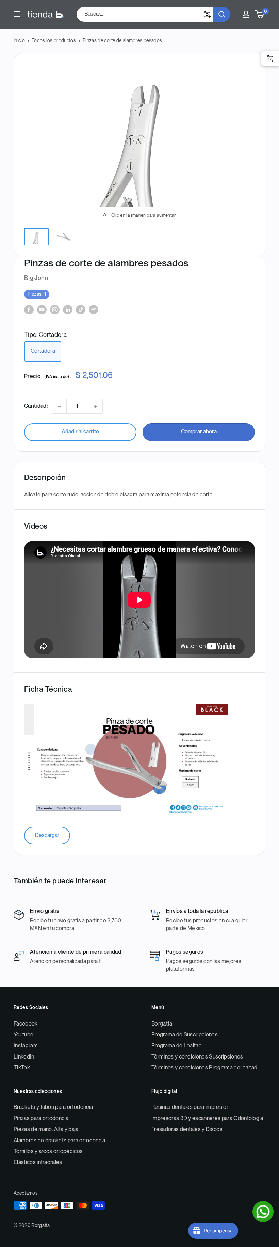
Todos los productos (54, 40)
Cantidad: (36, 406)
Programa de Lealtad (176, 1046)
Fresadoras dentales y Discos (187, 1129)
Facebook (26, 1024)
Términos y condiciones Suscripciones (197, 1057)
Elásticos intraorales (38, 1162)
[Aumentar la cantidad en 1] (95, 406)
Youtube (23, 1035)
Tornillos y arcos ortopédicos (48, 1151)
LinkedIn (24, 1057)
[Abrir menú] (17, 14)
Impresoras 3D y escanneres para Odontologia (207, 1118)
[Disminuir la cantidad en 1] (59, 406)
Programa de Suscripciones (184, 1035)
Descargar (47, 835)
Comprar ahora (199, 432)
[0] (260, 14)
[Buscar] (221, 14)
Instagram (26, 1046)
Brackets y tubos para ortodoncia (53, 1107)
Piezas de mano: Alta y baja (46, 1129)
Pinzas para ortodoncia (41, 1118)
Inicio (19, 40)
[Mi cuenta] (246, 14)
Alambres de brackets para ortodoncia (59, 1141)
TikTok (22, 1068)
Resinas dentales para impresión (190, 1107)
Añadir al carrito (80, 432)
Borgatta (162, 1024)
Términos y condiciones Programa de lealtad (204, 1068)
